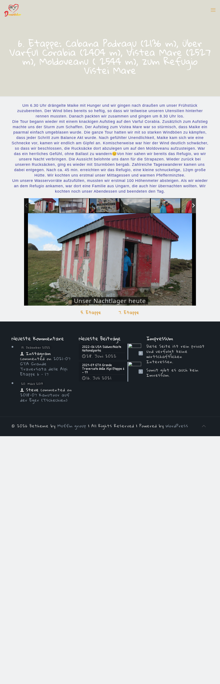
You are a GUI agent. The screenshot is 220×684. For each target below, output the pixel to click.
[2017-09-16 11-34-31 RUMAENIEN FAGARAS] (44, 205)
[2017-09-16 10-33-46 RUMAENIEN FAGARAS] (105, 206)
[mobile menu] (213, 9)
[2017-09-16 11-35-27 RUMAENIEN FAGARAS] (74, 206)
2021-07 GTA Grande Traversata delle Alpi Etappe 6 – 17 (45, 366)
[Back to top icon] (203, 425)
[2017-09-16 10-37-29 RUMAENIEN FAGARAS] (166, 206)
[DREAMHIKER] (12, 9)
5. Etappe (91, 312)
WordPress (177, 426)
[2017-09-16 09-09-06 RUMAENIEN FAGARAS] (135, 206)
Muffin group (71, 426)
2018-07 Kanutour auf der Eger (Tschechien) (45, 397)
